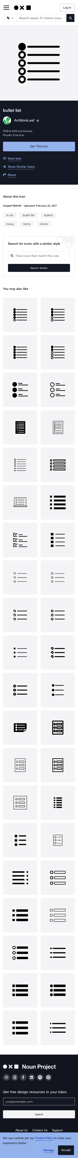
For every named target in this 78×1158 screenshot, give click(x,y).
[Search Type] (10, 18)
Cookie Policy (44, 1138)
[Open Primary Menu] (6, 8)
